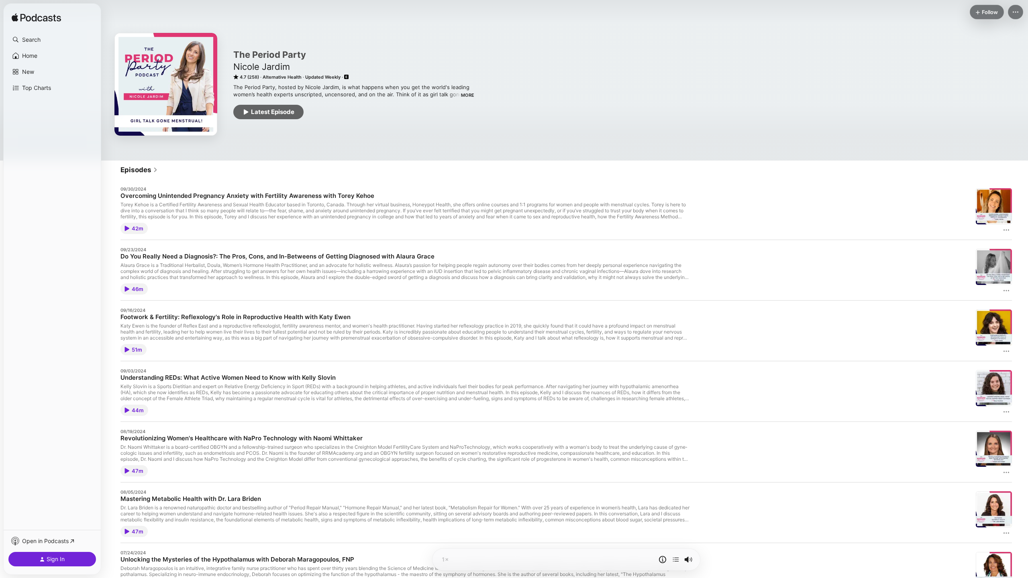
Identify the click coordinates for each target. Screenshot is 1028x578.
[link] (139, 169)
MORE (467, 95)
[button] (52, 40)
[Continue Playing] (676, 559)
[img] (36, 18)
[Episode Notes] (662, 559)
